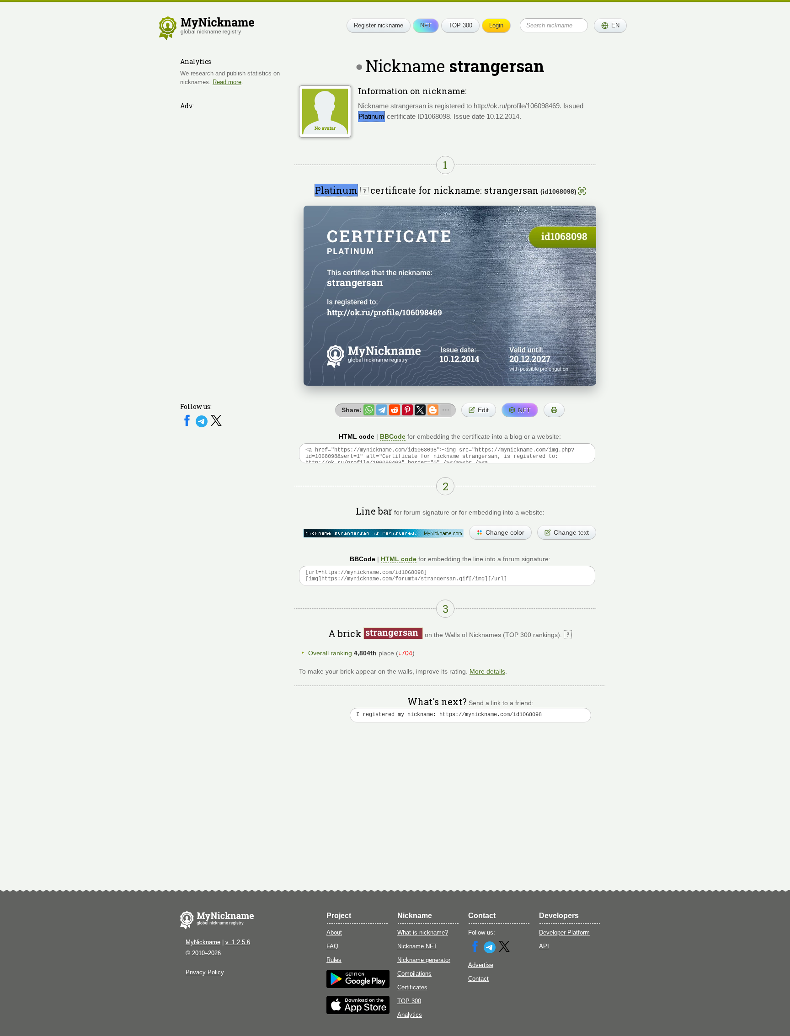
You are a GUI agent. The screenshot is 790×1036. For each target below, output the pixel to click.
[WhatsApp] (368, 409)
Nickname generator (423, 959)
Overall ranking (330, 653)
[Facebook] (188, 425)
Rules (334, 959)
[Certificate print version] (554, 410)
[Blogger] (432, 409)
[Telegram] (202, 425)
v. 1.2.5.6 (237, 942)
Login (496, 25)
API (544, 946)
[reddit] (394, 409)
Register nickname (378, 25)
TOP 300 (460, 25)
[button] (610, 25)
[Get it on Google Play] (358, 986)
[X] (216, 425)
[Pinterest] (407, 409)
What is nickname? (422, 932)
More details (487, 671)
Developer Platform (564, 932)
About (334, 932)
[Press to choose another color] (384, 533)
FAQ (332, 946)
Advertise (480, 965)
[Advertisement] (235, 250)
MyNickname (203, 942)
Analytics (409, 1014)
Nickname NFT (417, 946)
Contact (478, 978)
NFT (426, 25)
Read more (227, 81)
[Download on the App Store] (358, 1012)
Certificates (412, 987)
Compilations (414, 973)
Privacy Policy (205, 972)
